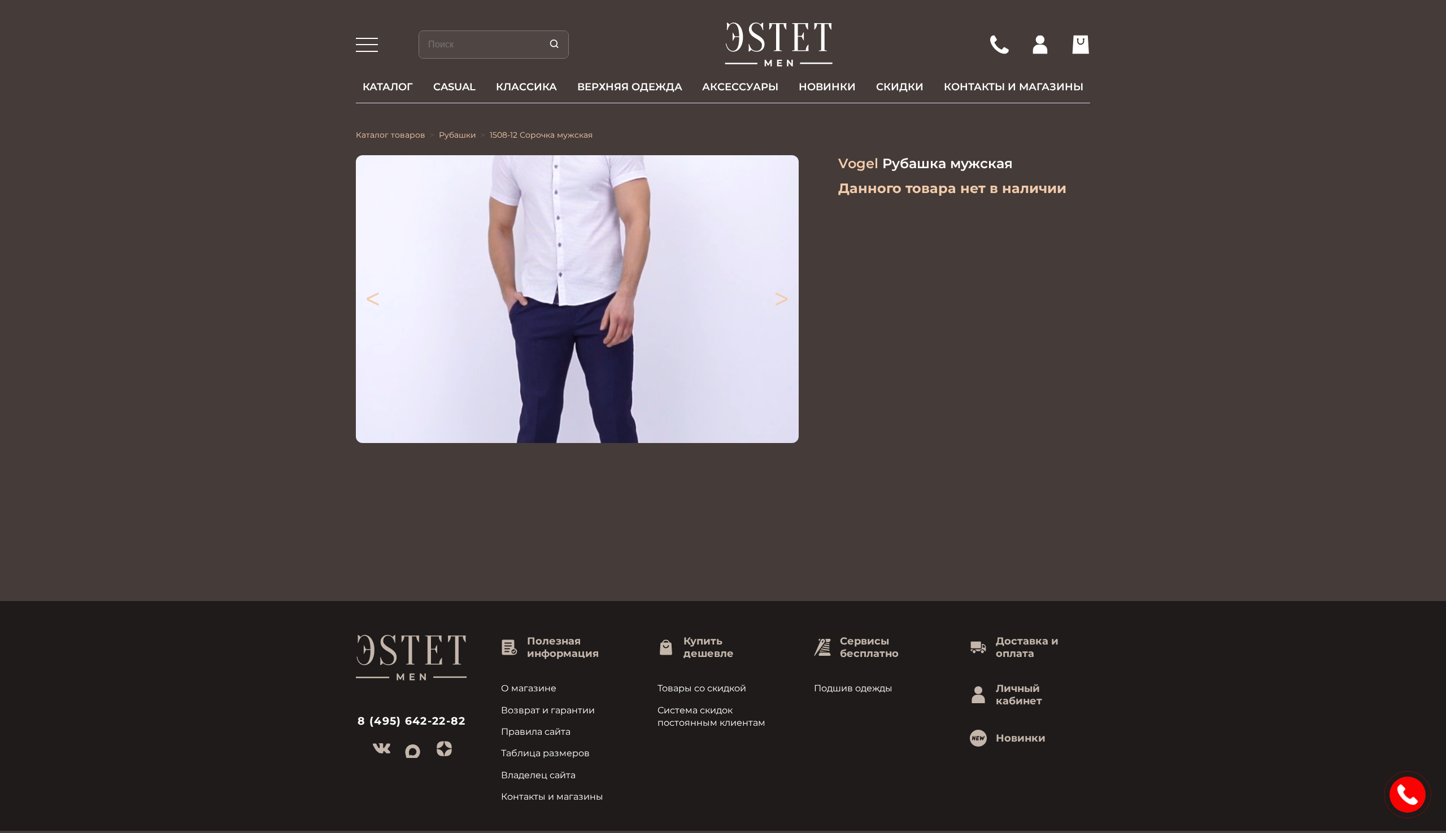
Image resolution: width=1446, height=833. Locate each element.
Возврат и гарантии (548, 710)
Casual (454, 87)
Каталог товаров (390, 135)
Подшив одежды (853, 688)
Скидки (900, 87)
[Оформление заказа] (1080, 44)
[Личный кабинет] (1039, 44)
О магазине (528, 688)
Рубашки (457, 135)
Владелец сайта (538, 775)
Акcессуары (740, 87)
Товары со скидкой (701, 688)
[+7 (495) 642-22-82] (999, 44)
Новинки (827, 87)
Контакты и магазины (1013, 87)
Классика (526, 87)
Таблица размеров (545, 753)
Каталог (388, 87)
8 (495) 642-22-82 (412, 720)
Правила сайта (535, 731)
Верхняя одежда (629, 87)
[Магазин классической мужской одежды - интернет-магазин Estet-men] (779, 45)
